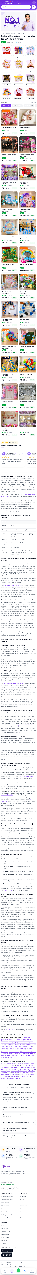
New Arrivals (18, 105)
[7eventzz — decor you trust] (6, 1166)
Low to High (30, 105)
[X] (13, 1188)
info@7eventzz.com (6, 1182)
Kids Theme (4, 1208)
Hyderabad (23, 1214)
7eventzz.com (8, 890)
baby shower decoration (26, 776)
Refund (25, 1266)
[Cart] (34, 7)
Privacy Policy (5, 1237)
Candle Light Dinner (6, 1218)
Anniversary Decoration (7, 1199)
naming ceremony (18, 784)
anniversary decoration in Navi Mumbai (23, 725)
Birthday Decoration (7, 1196)
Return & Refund (5, 1234)
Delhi (21, 1202)
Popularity (7, 105)
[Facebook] (6, 1188)
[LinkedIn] (17, 1188)
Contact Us (4, 1228)
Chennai (22, 1211)
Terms (20, 1266)
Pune (21, 1218)
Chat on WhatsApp (8, 1184)
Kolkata (22, 1208)
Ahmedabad (23, 1205)
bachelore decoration (7, 795)
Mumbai (22, 1199)
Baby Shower (5, 1202)
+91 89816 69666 (6, 1180)
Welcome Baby (5, 1205)
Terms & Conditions (6, 1231)
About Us (3, 1225)
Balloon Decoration (11, 33)
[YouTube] (10, 1188)
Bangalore (23, 1196)
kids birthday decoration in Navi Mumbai (13, 683)
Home (2, 33)
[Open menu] (2, 2)
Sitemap (3, 1243)
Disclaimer (4, 1240)
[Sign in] (34, 2)
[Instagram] (2, 1188)
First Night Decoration (7, 1214)
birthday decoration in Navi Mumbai (12, 585)
